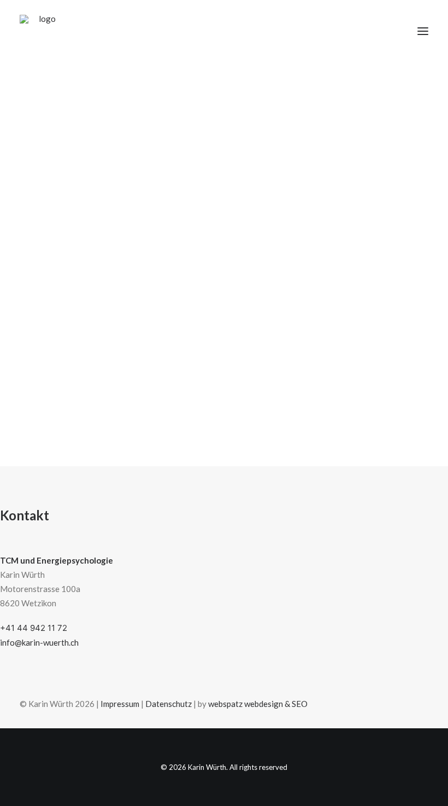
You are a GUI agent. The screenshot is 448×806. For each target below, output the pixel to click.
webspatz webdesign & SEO (258, 704)
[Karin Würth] (43, 31)
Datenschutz (168, 704)
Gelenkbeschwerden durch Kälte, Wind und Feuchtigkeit (207, 339)
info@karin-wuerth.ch (39, 642)
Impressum (120, 704)
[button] (423, 31)
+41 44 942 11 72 (33, 628)
